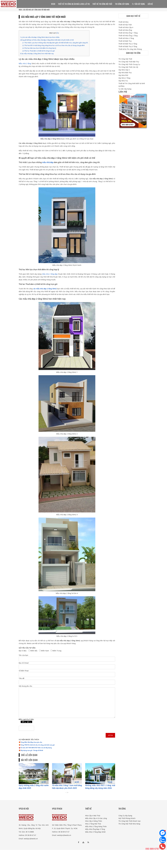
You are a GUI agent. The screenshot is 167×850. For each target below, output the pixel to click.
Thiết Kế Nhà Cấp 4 (125, 27)
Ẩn (57, 33)
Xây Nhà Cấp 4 (124, 70)
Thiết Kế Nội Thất (125, 25)
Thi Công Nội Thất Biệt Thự (128, 62)
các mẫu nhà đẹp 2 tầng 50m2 (45, 289)
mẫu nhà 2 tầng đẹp (50, 274)
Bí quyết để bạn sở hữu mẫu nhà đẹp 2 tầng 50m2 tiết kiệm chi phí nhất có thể (47, 40)
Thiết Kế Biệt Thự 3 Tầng (127, 46)
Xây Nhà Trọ (123, 81)
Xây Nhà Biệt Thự (125, 72)
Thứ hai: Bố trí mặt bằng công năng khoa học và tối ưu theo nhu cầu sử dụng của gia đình (53, 45)
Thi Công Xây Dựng (122, 4)
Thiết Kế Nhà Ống (125, 30)
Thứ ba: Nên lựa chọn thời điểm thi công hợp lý (39, 48)
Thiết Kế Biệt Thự (125, 41)
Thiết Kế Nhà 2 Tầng (126, 38)
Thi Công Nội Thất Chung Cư (129, 64)
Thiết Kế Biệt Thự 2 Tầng (127, 44)
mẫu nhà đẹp (48, 162)
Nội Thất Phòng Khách (126, 818)
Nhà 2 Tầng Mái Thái (93, 824)
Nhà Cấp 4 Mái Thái (92, 815)
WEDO (20, 10)
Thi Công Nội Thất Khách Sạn (129, 821)
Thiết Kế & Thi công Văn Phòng (130, 49)
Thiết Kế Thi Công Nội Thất (102, 4)
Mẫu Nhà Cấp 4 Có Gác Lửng (96, 818)
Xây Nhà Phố (123, 75)
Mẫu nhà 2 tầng (25, 63)
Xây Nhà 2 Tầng (124, 78)
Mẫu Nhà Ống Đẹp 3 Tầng (95, 829)
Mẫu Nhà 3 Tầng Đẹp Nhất (95, 832)
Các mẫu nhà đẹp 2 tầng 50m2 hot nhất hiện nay (37, 54)
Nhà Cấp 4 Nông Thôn (93, 821)
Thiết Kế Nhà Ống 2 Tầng (128, 35)
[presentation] (67, 792)
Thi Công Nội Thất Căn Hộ (128, 67)
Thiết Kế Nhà (123, 22)
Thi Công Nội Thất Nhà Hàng (129, 824)
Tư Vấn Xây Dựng (138, 4)
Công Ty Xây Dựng (125, 815)
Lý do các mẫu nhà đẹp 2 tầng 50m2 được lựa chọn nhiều (39, 37)
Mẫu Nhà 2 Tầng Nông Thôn (96, 826)
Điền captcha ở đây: (26, 719)
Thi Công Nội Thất (125, 59)
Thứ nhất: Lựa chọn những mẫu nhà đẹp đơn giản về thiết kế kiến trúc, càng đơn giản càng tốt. (55, 43)
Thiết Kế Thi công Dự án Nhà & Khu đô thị (74, 4)
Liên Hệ (150, 4)
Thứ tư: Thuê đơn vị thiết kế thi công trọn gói (38, 51)
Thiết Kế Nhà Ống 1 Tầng (128, 33)
